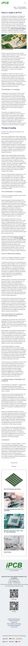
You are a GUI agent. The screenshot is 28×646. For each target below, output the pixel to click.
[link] (12, 639)
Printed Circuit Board (14, 620)
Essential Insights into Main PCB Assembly (13, 509)
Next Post (14, 466)
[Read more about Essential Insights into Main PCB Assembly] (14, 500)
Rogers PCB (14, 622)
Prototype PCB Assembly (14, 625)
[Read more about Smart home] (14, 543)
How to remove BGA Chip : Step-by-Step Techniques (13, 531)
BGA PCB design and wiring (12, 489)
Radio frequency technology (14, 624)
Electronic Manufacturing (14, 619)
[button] (5, 639)
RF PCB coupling (19, 238)
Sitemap (24, 636)
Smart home (7, 552)
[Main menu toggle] (25, 2)
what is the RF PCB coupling (18, 29)
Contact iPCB (14, 627)
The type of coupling (8, 128)
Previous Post (14, 463)
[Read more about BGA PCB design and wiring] (14, 479)
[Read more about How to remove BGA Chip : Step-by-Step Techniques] (14, 521)
